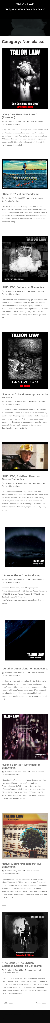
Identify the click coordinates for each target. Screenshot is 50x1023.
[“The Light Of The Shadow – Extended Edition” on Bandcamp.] (25, 935)
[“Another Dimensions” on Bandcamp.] (25, 640)
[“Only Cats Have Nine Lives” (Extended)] (25, 78)
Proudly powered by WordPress (15, 1014)
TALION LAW (25, 4)
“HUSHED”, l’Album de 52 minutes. (23, 287)
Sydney (39, 1014)
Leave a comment (36, 121)
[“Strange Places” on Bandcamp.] (25, 547)
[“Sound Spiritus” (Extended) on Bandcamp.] (25, 736)
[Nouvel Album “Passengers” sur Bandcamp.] (25, 835)
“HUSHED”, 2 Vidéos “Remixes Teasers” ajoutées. (21, 478)
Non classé (16, 124)
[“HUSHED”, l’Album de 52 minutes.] (25, 259)
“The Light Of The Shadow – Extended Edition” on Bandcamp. (22, 964)
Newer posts (41, 1003)
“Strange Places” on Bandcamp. (21, 575)
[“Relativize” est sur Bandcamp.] (25, 174)
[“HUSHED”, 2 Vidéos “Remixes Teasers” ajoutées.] (25, 456)
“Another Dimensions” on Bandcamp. (25, 668)
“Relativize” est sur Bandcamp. (21, 194)
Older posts (8, 1003)
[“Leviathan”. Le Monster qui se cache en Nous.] (25, 360)
